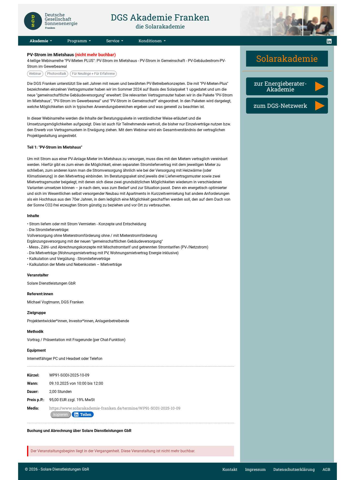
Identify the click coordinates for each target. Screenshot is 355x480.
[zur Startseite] (50, 20)
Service (113, 40)
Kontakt (229, 469)
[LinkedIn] (329, 40)
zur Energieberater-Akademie (280, 86)
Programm (77, 40)
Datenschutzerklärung (294, 469)
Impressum (255, 469)
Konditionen (151, 40)
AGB (326, 469)
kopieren (60, 414)
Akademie (39, 40)
